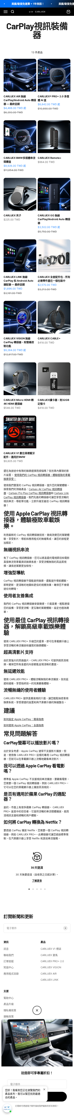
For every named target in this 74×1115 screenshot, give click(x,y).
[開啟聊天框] (7, 1108)
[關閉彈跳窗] (44, 1089)
